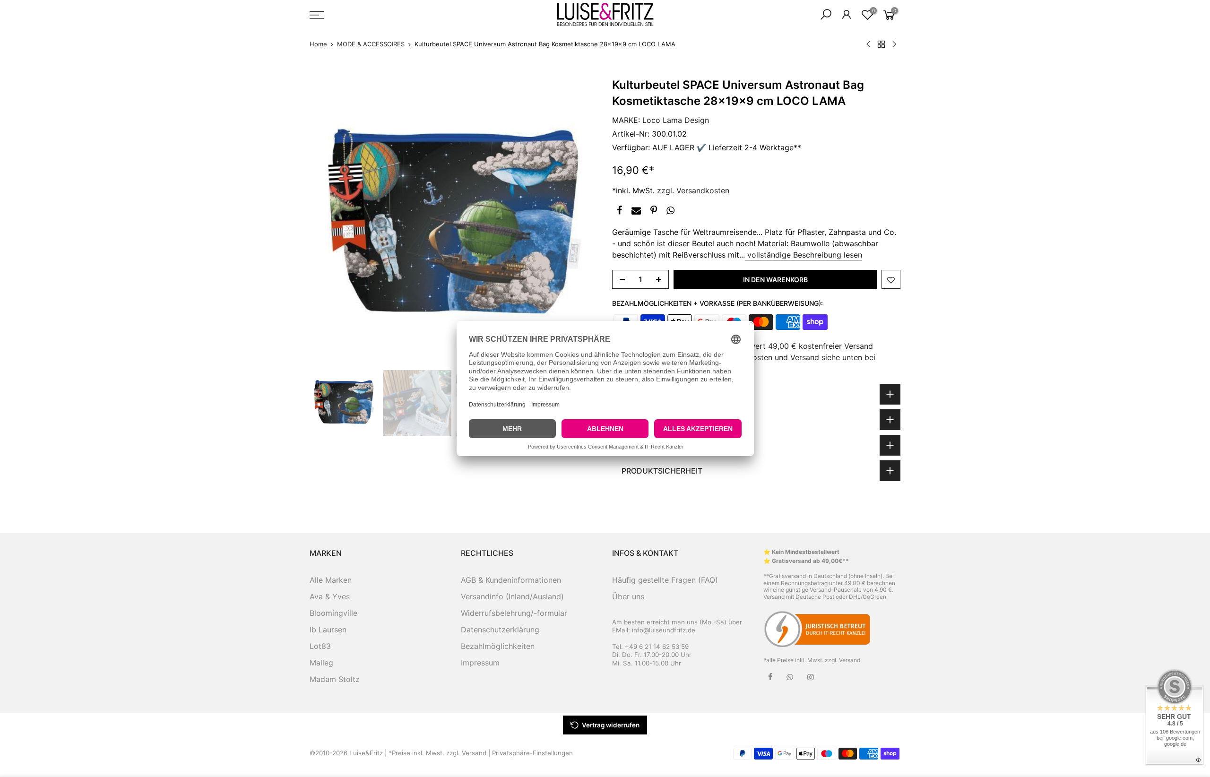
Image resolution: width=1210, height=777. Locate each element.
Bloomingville (333, 613)
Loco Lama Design (675, 120)
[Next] (581, 221)
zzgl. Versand (842, 660)
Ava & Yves (330, 596)
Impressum (480, 662)
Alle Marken (331, 580)
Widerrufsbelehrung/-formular (514, 613)
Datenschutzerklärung (500, 629)
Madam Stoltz (335, 679)
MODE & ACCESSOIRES (371, 44)
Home (318, 44)
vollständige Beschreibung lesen (803, 254)
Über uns (628, 596)
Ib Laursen (328, 629)
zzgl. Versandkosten (693, 190)
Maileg (321, 662)
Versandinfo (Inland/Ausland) (512, 596)
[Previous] (326, 221)
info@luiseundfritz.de (663, 630)
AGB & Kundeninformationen (511, 580)
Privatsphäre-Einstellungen (532, 753)
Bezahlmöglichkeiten (498, 646)
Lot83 (320, 646)
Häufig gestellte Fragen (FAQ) (665, 580)
